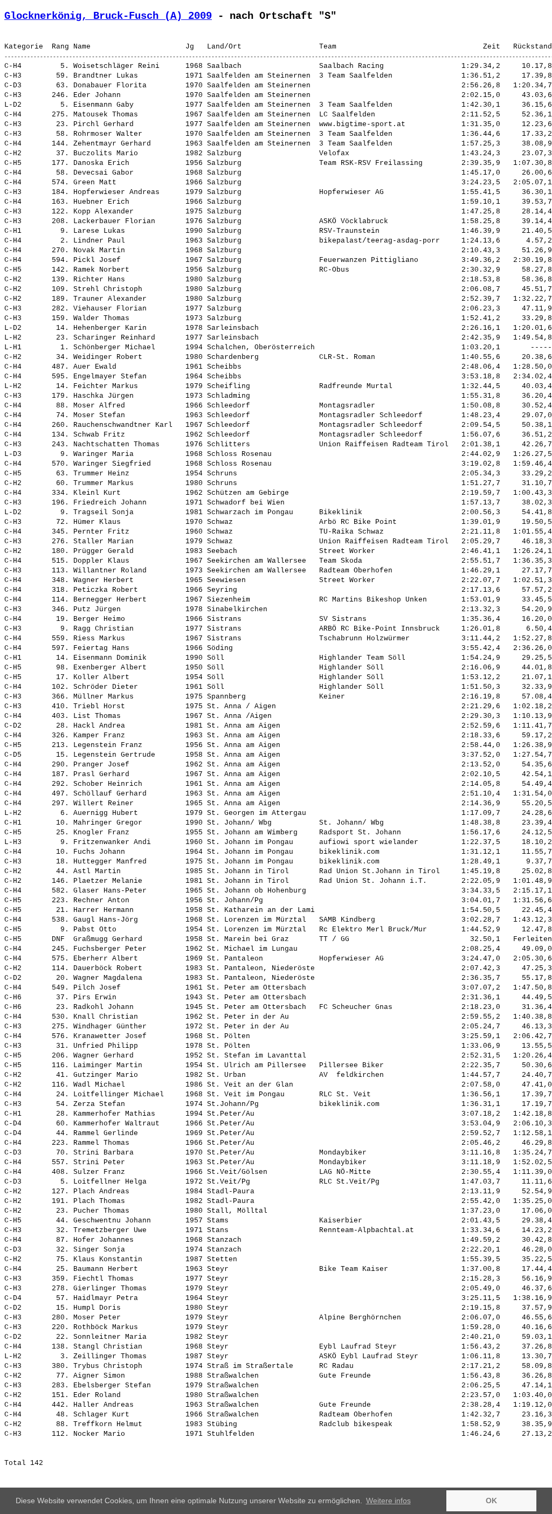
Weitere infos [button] (388, 1500)
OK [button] (491, 1500)
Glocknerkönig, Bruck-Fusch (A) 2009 (108, 16)
